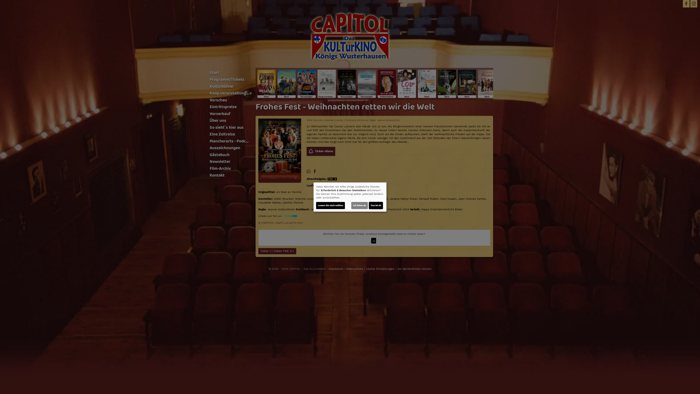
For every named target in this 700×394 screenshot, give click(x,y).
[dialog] (350, 197)
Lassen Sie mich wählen (330, 205)
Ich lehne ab (359, 205)
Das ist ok (376, 205)
